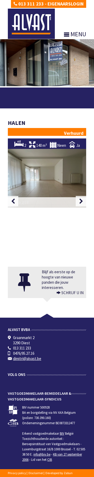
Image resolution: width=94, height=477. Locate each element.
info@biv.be (41, 454)
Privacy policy (17, 473)
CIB (49, 459)
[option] (47, 178)
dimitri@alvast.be (27, 358)
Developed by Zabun (59, 473)
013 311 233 (30, 4)
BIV (62, 433)
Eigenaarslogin (66, 4)
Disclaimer (35, 473)
